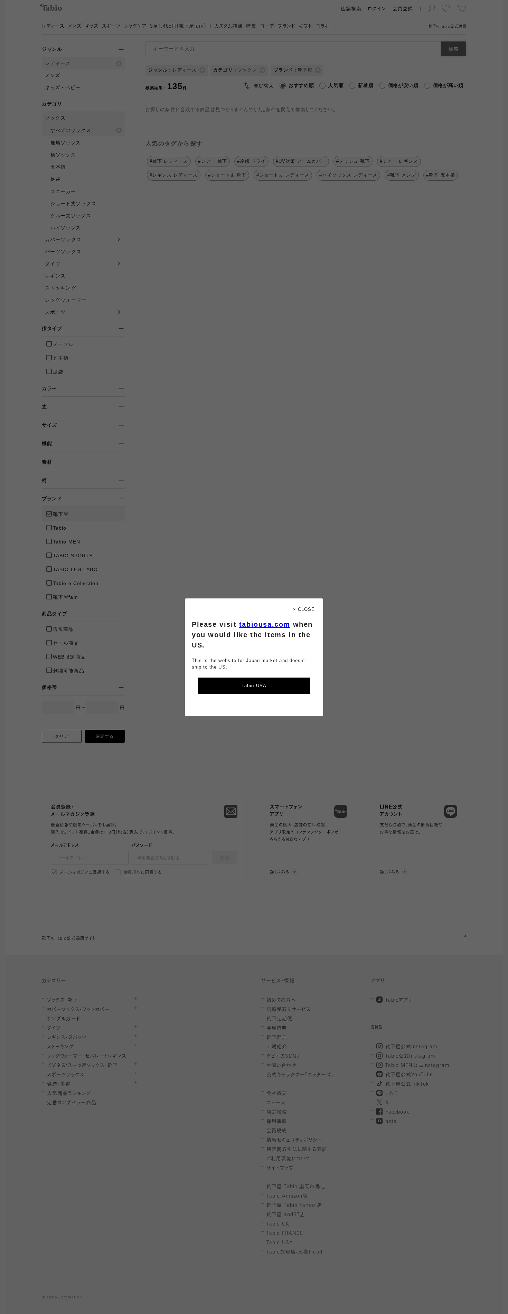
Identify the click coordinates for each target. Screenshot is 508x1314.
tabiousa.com (264, 624)
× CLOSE (304, 609)
